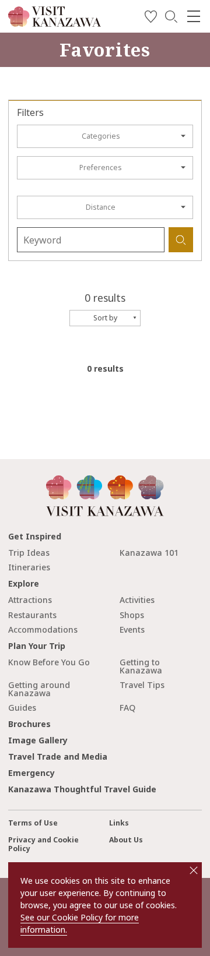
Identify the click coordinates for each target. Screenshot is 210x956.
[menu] (193, 16)
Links (119, 823)
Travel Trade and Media (57, 756)
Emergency (31, 772)
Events (132, 629)
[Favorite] (151, 18)
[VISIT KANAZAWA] (54, 22)
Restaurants (32, 614)
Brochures (29, 723)
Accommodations (43, 629)
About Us (126, 840)
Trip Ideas (29, 552)
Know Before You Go (49, 662)
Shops (132, 614)
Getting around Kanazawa (39, 689)
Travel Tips (142, 684)
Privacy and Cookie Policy (43, 844)
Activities (137, 599)
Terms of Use (33, 823)
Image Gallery (38, 740)
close (193, 870)
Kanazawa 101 (149, 552)
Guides (22, 707)
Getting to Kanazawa (141, 666)
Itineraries (29, 567)
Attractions (30, 599)
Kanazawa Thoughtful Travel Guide (82, 789)
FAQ (127, 707)
